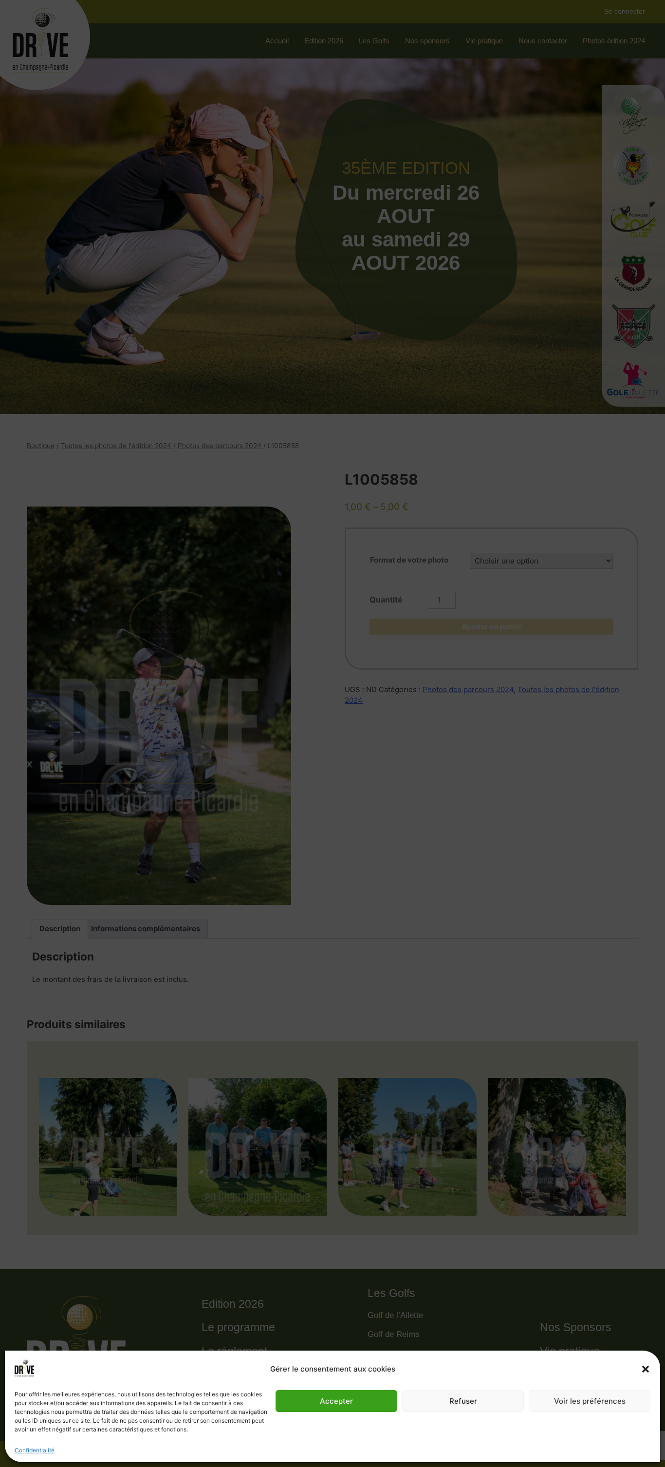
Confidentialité (35, 1450)
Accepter (336, 1401)
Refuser (463, 1401)
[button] (645, 1369)
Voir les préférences (590, 1401)
